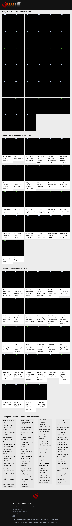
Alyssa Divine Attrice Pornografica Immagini (27, 444)
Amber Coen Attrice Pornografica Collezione (9, 458)
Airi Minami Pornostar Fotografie (42, 458)
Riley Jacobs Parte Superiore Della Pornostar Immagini (45, 444)
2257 (14, 516)
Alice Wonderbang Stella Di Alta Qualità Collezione (63, 469)
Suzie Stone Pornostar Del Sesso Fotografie (62, 462)
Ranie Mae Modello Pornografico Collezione (62, 449)
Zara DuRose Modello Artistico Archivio (62, 422)
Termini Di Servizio (18, 514)
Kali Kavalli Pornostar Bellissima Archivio (44, 424)
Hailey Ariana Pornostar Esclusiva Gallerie (27, 422)
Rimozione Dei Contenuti (20, 511)
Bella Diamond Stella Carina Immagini (7, 427)
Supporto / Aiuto (17, 509)
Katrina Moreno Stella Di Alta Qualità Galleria (63, 481)
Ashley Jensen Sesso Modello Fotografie (43, 470)
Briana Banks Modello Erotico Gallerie (7, 451)
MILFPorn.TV (16, 506)
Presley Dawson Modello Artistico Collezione (44, 437)
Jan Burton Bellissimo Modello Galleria (26, 451)
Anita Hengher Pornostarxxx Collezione (25, 463)
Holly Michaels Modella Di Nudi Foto (7, 439)
